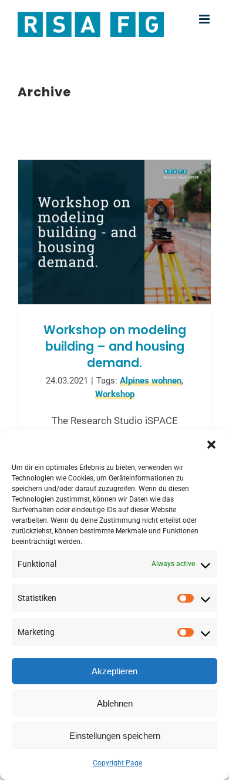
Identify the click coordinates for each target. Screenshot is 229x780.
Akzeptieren (114, 671)
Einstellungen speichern (114, 736)
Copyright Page (117, 763)
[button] (211, 444)
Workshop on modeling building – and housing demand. (114, 346)
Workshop (114, 394)
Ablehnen (115, 703)
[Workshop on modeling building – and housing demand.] (114, 232)
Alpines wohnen (150, 380)
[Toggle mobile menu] (205, 19)
